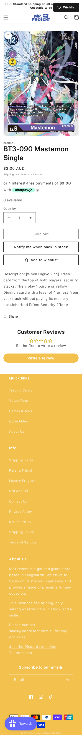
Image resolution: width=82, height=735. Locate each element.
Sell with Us (18, 491)
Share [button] (13, 316)
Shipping (8, 174)
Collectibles (18, 421)
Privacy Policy (20, 511)
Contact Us (18, 501)
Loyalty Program (22, 480)
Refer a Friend (20, 470)
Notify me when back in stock (41, 247)
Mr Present (36, 733)
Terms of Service (22, 542)
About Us (16, 431)
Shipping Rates (21, 460)
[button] (6, 18)
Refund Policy (20, 522)
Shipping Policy (21, 532)
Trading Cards (20, 390)
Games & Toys (20, 411)
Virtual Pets (18, 400)
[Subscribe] (68, 679)
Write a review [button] (41, 358)
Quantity (9, 208)
